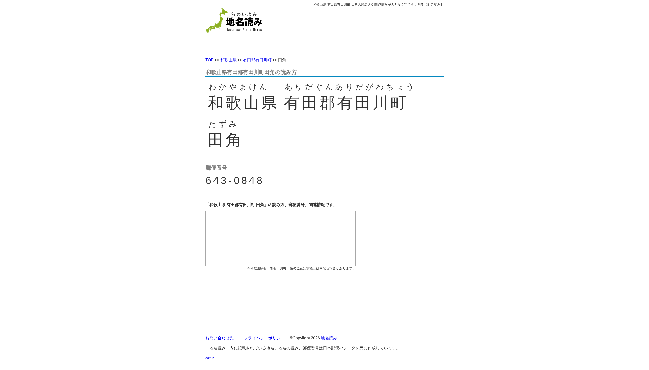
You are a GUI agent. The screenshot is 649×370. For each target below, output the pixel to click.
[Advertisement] (361, 29)
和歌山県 (228, 60)
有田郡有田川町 (257, 60)
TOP (209, 60)
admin (209, 358)
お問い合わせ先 (219, 338)
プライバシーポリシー (264, 338)
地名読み (329, 338)
